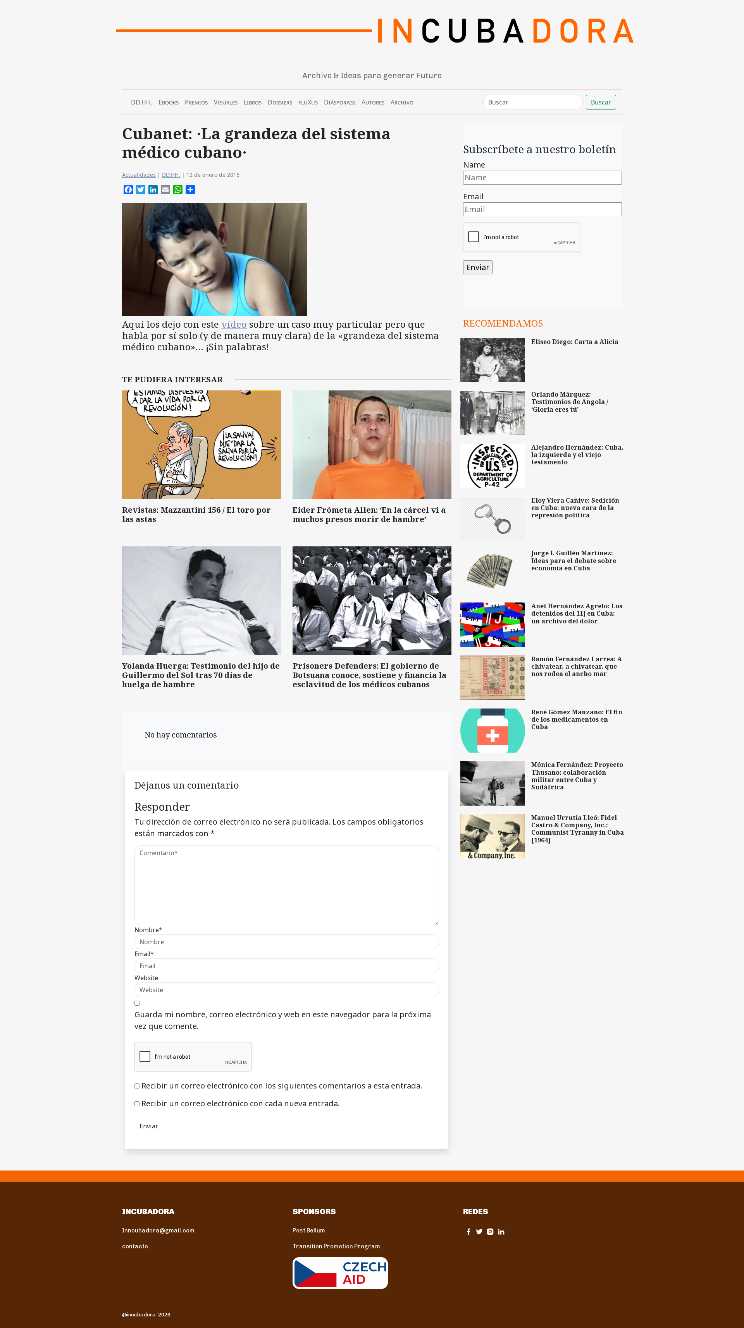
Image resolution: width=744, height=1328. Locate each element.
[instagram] (490, 1231)
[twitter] (479, 1231)
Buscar (601, 102)
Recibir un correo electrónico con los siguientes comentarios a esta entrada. (281, 1085)
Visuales (226, 102)
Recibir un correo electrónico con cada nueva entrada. (240, 1103)
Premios (196, 102)
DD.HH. (141, 102)
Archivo (402, 102)
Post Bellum (309, 1230)
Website (146, 978)
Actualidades (139, 174)
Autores (373, 102)
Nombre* (148, 930)
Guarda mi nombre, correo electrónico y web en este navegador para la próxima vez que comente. (282, 1020)
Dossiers (280, 102)
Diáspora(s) (339, 102)
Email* (144, 954)
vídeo (234, 324)
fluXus (308, 102)
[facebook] (468, 1231)
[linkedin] (501, 1231)
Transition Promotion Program (336, 1246)
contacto (135, 1246)
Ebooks (168, 102)
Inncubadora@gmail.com (158, 1230)
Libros (253, 102)
